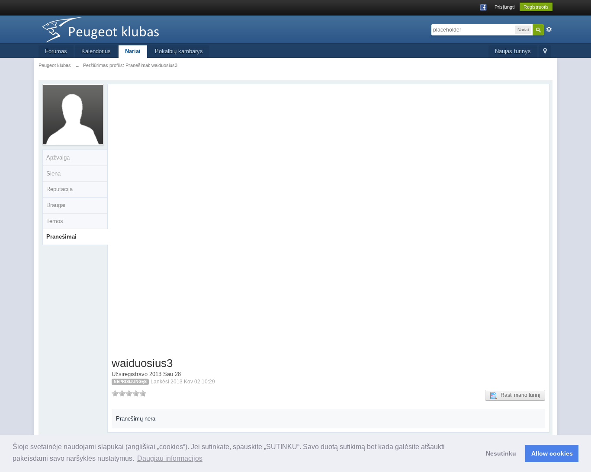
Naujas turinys (513, 51)
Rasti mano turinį (518, 395)
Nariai (133, 51)
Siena (53, 173)
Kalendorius (96, 51)
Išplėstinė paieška (549, 29)
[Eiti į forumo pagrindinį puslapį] (116, 29)
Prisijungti (504, 7)
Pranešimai (61, 236)
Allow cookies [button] (552, 453)
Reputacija (59, 189)
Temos (54, 221)
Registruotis (536, 7)
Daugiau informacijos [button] (169, 458)
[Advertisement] (163, 222)
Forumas (56, 51)
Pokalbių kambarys (179, 51)
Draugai (55, 205)
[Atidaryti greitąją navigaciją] (545, 51)
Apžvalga (58, 157)
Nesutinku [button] (501, 453)
